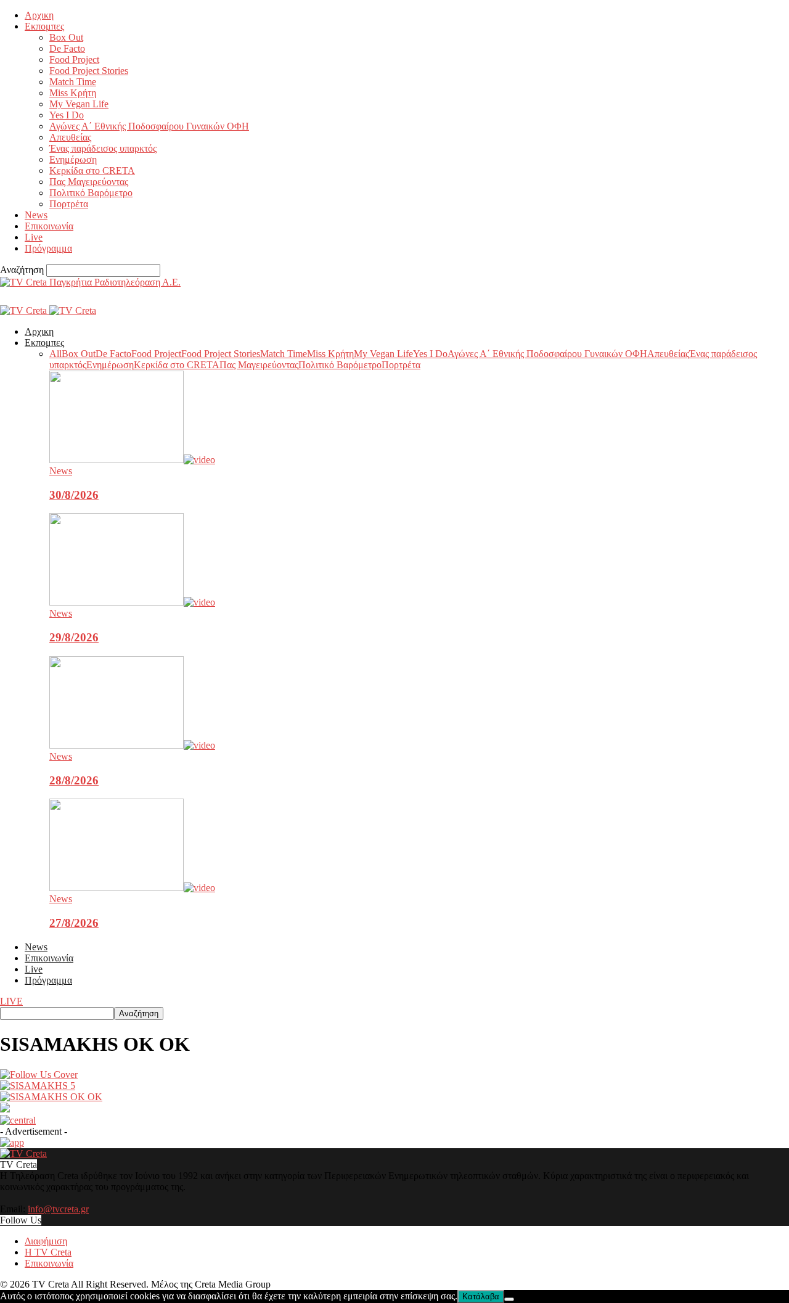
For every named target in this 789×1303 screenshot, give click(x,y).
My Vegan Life (78, 104)
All (55, 353)
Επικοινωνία (49, 226)
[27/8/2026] (132, 887)
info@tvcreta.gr (58, 1209)
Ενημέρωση (73, 159)
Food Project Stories (88, 70)
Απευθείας (70, 137)
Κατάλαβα (480, 1296)
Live (34, 237)
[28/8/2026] (132, 745)
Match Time (72, 81)
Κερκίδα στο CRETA (92, 170)
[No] (509, 1299)
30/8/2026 (74, 494)
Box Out (66, 37)
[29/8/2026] (132, 602)
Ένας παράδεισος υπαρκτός (103, 148)
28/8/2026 (74, 780)
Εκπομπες (44, 26)
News (36, 215)
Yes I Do (66, 115)
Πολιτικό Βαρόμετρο (91, 192)
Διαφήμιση (46, 1241)
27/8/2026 (74, 922)
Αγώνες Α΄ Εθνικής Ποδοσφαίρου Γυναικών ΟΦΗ (149, 126)
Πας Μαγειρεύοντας (88, 181)
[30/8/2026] (132, 459)
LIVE (11, 1001)
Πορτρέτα (68, 204)
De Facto (67, 48)
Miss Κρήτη (72, 93)
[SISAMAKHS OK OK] (39, 1074)
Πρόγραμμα (48, 248)
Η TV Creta (48, 1252)
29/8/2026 (74, 637)
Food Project (74, 59)
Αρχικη (39, 15)
